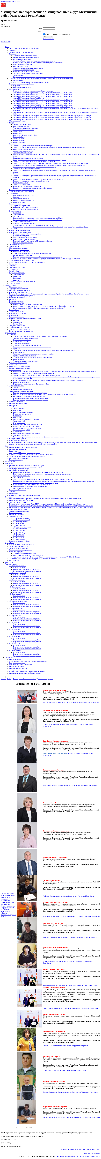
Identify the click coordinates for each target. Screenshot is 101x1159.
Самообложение (14, 283)
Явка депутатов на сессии (17, 313)
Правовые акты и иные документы (20, 550)
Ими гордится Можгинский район (20, 232)
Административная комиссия (22, 153)
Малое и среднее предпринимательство (26, 57)
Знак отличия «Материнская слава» (25, 237)
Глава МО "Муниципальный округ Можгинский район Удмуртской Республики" (40, 336)
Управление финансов (20, 341)
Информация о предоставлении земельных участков (30, 400)
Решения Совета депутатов (18, 502)
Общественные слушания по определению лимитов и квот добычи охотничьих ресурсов (43, 77)
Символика (12, 50)
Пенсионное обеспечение (17, 490)
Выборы (11, 123)
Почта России (17, 416)
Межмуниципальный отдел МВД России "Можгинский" (28, 262)
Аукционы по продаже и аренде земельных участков (30, 398)
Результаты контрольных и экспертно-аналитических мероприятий (31, 454)
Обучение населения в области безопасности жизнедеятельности (34, 373)
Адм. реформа (9, 543)
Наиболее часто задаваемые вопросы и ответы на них (27, 672)
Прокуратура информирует (22, 414)
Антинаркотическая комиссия (23, 151)
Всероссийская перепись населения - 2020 (27, 428)
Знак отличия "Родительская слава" (25, 239)
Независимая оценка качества (19, 250)
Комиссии (12, 144)
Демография (17, 278)
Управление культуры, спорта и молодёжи (27, 345)
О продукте (65, 1149)
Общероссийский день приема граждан (26, 419)
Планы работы (14, 310)
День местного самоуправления (19, 230)
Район (7, 47)
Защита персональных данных (19, 511)
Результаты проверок (16, 401)
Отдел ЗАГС (17, 348)
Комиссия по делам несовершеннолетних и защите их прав (33, 146)
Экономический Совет (20, 66)
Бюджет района (14, 89)
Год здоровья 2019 (19, 421)
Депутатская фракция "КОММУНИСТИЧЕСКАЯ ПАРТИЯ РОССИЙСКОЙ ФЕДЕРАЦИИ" (44, 306)
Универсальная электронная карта (24, 553)
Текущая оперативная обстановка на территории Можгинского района (36, 375)
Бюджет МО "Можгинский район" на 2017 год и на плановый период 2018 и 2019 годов (42, 100)
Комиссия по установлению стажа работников (28, 174)
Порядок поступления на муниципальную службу (25, 467)
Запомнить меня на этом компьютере (57, 34)
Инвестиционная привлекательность (21, 190)
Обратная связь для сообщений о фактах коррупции (30, 486)
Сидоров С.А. (17, 324)
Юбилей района (14, 271)
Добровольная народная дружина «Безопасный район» (31, 384)
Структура (12, 334)
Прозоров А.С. (18, 320)
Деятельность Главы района (18, 363)
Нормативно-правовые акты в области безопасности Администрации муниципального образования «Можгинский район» (54, 371)
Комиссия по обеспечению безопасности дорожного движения (34, 161)
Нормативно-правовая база (22, 251)
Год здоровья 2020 (19, 423)
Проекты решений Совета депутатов (21, 500)
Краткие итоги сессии (16, 311)
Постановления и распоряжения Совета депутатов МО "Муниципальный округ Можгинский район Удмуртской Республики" (51, 507)
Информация (13, 405)
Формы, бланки (18, 477)
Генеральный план (19, 567)
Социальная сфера (15, 211)
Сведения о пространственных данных (22, 281)
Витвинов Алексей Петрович (70, 785)
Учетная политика (15, 364)
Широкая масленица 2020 (21, 430)
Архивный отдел (18, 359)
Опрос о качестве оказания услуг (24, 255)
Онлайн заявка (18, 80)
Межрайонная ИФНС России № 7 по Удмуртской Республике (33, 225)
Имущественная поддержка (22, 59)
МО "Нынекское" (18, 532)
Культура (16, 216)
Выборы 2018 (17, 133)
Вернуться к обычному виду (10, 1)
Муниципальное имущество (22, 64)
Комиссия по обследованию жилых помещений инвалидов (32, 188)
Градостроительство (15, 516)
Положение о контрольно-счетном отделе (23, 447)
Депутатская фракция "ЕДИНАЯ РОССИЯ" (28, 304)
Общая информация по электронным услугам (28, 555)
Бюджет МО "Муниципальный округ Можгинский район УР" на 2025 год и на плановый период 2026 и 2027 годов (52, 117)
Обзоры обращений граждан (18, 668)
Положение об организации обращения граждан (25, 673)
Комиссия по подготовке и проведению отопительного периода (34, 167)
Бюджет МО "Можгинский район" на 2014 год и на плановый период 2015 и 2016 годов (42, 94)
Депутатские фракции (16, 303)
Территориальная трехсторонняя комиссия (27, 168)
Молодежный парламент (17, 326)
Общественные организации (18, 248)
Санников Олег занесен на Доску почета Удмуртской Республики (65, 1070)
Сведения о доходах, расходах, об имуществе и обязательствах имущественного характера (43, 479)
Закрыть (3, 24)
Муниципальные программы (18, 509)
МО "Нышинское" (19, 534)
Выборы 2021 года (19, 137)
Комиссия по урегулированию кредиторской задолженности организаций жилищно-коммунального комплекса (50, 163)
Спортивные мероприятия (21, 206)
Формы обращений (15, 513)
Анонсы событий (18, 409)
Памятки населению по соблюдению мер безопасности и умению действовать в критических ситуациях (48, 380)
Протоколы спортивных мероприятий (25, 209)
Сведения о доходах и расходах (19, 329)
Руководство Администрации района (25, 338)
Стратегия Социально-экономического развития (29, 73)
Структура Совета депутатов (18, 288)
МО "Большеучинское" (20, 521)
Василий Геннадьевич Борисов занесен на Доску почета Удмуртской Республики (70, 1092)
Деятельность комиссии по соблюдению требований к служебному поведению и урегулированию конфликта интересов (53, 481)
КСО (6, 446)
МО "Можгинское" (19, 530)
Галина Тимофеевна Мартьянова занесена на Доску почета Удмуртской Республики (71, 1117)
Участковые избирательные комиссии (25, 128)
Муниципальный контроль (18, 440)
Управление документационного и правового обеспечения (32, 357)
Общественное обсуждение (18, 121)
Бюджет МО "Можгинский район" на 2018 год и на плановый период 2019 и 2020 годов (42, 101)
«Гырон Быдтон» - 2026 (17, 267)
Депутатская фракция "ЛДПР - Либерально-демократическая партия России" (39, 308)
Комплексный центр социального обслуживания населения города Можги (38, 218)
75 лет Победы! (18, 431)
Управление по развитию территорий (25, 361)
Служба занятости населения (22, 221)
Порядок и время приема (17, 663)
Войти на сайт (5, 42)
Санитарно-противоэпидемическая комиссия (28, 158)
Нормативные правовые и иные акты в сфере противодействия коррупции (38, 472)
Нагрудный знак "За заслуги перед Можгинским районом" (32, 241)
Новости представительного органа (21, 331)
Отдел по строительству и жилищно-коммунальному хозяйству (34, 354)
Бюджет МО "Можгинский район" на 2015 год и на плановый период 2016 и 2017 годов (42, 96)
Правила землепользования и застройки (26, 569)
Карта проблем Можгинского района (21, 191)
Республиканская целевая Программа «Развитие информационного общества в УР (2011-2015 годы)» (47, 557)
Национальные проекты (17, 273)
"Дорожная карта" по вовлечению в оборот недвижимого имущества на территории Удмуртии (41, 78)
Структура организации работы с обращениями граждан (28, 661)
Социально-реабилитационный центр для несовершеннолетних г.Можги (37, 220)
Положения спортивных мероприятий (25, 207)
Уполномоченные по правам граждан (21, 260)
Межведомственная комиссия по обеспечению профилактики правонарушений (39, 160)
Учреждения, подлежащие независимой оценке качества (32, 253)
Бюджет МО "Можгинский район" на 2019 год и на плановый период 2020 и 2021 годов (42, 103)
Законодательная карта (16, 670)
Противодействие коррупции (19, 458)
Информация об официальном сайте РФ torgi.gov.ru (30, 393)
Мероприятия (13, 493)
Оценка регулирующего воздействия (21, 84)
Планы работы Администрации (19, 366)
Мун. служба (9, 463)
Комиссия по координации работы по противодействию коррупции (35, 483)
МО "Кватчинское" (19, 525)
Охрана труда (13, 193)
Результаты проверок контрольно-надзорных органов (27, 456)
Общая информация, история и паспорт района (25, 48)
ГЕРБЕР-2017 (13, 269)
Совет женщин (14, 246)
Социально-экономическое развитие (25, 55)
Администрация (10, 333)
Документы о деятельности (18, 297)
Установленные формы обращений (20, 664)
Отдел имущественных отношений (24, 356)
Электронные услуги (16, 551)
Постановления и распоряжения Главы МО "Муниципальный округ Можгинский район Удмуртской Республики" (47, 504)
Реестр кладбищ (18, 75)
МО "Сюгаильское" (19, 539)
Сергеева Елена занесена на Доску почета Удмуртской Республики (65, 1046)
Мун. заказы (9, 562)
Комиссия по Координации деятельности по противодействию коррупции (38, 179)
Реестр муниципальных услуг (19, 546)
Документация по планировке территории (27, 571)
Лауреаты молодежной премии (23, 243)
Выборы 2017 (17, 131)
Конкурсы (16, 197)
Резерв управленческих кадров (19, 469)
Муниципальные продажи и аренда (21, 391)
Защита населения (15, 370)
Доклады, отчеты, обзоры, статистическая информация (31, 484)
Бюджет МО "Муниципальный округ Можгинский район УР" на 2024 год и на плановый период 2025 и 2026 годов (52, 115)
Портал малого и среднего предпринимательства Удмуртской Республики (38, 63)
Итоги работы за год (15, 460)
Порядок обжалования (16, 514)
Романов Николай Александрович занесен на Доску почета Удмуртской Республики (71, 916)
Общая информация (15, 287)
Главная (3, 679)
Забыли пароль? (48, 39)
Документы (16, 85)
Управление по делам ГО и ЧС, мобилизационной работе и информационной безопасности (44, 350)
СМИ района (13, 228)
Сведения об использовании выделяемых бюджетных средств (33, 91)
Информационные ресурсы (22, 87)
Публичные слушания (16, 317)
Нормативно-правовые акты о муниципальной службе (27, 465)
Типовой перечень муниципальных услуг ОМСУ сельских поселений (32, 559)
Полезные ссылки (19, 202)
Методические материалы (21, 198)
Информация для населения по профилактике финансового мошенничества (38, 437)
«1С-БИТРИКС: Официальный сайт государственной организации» (77, 1156)
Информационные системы (18, 403)
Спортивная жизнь (15, 204)
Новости (15, 407)
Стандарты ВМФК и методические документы (24, 453)
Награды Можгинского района (19, 541)
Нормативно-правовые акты (22, 389)
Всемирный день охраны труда (23, 195)
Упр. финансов (10, 461)
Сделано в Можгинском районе (23, 70)
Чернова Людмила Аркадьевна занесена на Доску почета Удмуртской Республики (70, 985)
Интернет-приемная (15, 659)
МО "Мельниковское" (20, 529)
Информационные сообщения (23, 412)
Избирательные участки (21, 126)
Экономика (12, 54)
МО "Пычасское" (18, 537)
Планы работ (13, 451)
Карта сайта (96, 1149)
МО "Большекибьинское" (21, 518)
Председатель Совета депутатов (19, 290)
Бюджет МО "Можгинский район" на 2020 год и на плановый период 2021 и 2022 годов (42, 105)
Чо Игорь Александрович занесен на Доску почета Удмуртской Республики (68, 896)
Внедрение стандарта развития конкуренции (28, 68)
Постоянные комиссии (16, 301)
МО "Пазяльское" (18, 536)
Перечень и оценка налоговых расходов (26, 71)
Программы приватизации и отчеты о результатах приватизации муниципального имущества (44, 394)
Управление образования (21, 343)
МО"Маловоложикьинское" (22, 527)
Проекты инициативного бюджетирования (27, 424)
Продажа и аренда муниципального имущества (29, 396)
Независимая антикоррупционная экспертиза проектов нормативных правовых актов (42, 474)
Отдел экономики (19, 352)
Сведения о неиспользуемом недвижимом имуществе (31, 82)
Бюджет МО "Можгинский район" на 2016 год (28, 98)
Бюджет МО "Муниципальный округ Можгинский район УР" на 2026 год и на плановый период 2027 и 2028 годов (52, 119)
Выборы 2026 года (19, 142)
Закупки (15, 387)
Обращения (9, 657)
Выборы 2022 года (19, 138)
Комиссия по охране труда (21, 184)
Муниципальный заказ (16, 386)
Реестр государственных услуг (19, 548)
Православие (17, 417)
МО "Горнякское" (19, 523)
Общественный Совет (16, 244)
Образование (17, 213)
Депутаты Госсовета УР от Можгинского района (25, 318)
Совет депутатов (10, 285)
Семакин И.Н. (17, 322)
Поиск (89, 1149)
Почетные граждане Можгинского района (27, 234)
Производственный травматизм (23, 200)
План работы (17, 410)
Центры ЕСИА (14, 560)
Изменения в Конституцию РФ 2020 (25, 135)
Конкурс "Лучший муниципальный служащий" (25, 495)
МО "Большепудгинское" (21, 520)
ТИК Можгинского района (22, 124)
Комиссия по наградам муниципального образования (31, 181)
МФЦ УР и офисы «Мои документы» (21, 544)
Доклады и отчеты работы (17, 439)
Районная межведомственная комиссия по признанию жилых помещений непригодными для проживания (49, 165)
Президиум (12, 299)
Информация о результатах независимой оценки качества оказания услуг (37, 257)
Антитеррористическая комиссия (24, 149)
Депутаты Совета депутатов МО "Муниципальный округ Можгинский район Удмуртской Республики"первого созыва (49, 294)
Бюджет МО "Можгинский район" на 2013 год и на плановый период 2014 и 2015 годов (42, 93)
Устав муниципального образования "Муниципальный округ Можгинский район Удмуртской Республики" (45, 499)
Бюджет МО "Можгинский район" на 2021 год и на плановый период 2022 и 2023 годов (42, 107)
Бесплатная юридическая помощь (24, 223)
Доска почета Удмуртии (21, 236)
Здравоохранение (18, 214)
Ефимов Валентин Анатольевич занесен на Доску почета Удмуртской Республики (71, 702)
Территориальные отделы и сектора (21, 52)
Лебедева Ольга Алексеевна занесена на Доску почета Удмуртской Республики (70, 937)
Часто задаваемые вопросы (22, 488)
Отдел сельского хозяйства (22, 340)
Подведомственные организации (20, 368)
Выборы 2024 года (19, 140)
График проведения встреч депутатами (22, 296)
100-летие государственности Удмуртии (26, 426)
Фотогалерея (13, 264)
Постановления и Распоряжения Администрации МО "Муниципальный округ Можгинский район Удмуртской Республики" (51, 506)
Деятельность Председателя (18, 292)
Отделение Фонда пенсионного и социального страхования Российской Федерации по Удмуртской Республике (50, 227)
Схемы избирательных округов (23, 130)
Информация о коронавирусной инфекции (27, 433)
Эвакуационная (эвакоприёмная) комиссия (27, 186)
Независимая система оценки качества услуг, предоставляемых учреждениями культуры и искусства (46, 258)
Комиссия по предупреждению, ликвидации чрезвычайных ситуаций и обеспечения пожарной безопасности (50, 147)
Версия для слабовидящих (91, 1153)
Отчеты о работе (14, 315)
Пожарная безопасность (21, 382)
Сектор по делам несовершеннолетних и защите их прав (32, 347)
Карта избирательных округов (19, 327)
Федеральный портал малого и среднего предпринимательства (34, 61)
